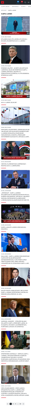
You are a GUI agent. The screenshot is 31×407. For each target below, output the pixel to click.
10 (20, 403)
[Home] (2, 2)
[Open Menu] (28, 2)
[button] (6, 6)
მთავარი (3, 10)
